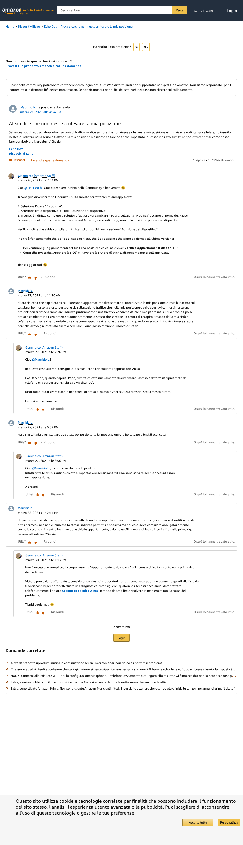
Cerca (179, 10)
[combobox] (122, 10)
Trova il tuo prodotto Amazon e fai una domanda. (44, 66)
